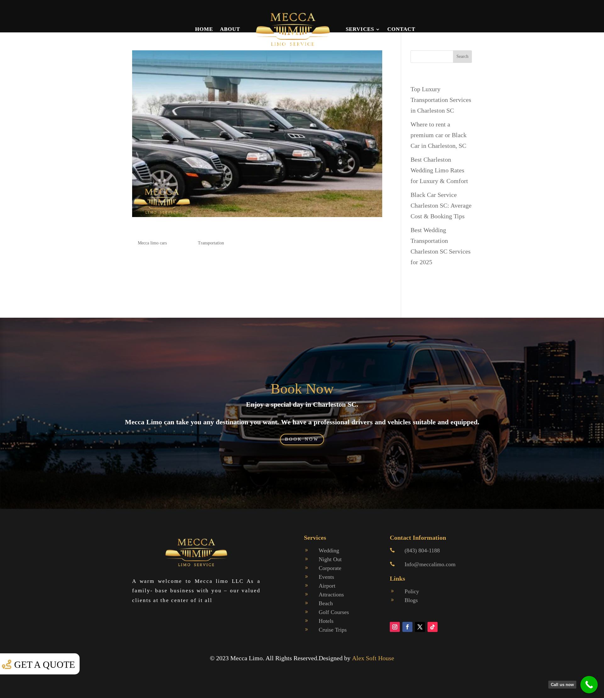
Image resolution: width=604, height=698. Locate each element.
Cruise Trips (333, 630)
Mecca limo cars (152, 243)
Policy (412, 591)
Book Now (302, 389)
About (230, 29)
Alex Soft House (373, 658)
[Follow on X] (420, 627)
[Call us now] (589, 684)
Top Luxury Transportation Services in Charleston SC (441, 100)
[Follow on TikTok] (433, 627)
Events (326, 577)
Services (360, 29)
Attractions (331, 594)
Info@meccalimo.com (430, 564)
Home (204, 29)
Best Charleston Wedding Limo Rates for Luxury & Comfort (439, 170)
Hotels (326, 621)
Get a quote (44, 664)
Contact (401, 29)
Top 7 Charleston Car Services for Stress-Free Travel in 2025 (233, 230)
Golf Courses (334, 612)
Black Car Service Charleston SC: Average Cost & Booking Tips (441, 205)
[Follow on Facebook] (407, 627)
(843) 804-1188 (422, 550)
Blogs (411, 600)
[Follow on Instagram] (395, 627)
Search (462, 56)
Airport (327, 586)
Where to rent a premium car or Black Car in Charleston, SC (439, 135)
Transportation (211, 243)
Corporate (330, 568)
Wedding (329, 550)
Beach (326, 603)
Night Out (330, 559)
